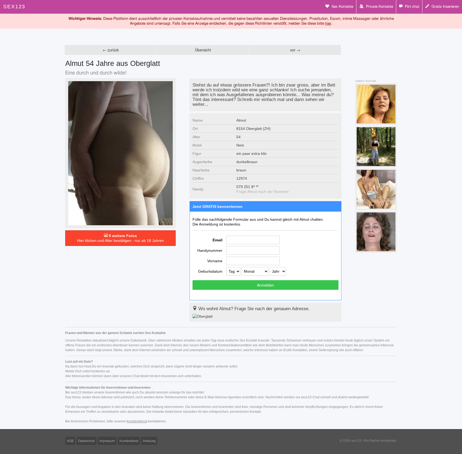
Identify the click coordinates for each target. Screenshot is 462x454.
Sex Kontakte (341, 7)
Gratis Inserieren (444, 7)
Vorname (214, 261)
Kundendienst (137, 421)
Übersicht (203, 49)
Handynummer (209, 250)
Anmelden (265, 285)
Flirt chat (411, 7)
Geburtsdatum (210, 271)
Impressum (107, 440)
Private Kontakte (379, 7)
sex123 (14, 6)
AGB (70, 440)
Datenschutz (86, 440)
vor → (295, 49)
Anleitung (149, 440)
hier (328, 23)
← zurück (111, 49)
